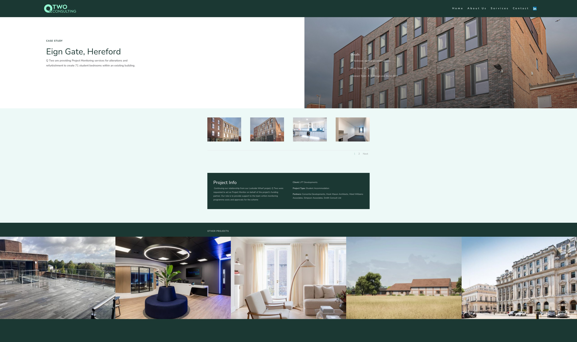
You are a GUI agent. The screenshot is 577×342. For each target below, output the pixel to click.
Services (500, 8)
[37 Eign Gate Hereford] (224, 141)
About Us (477, 8)
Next (365, 153)
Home (458, 8)
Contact (521, 8)
